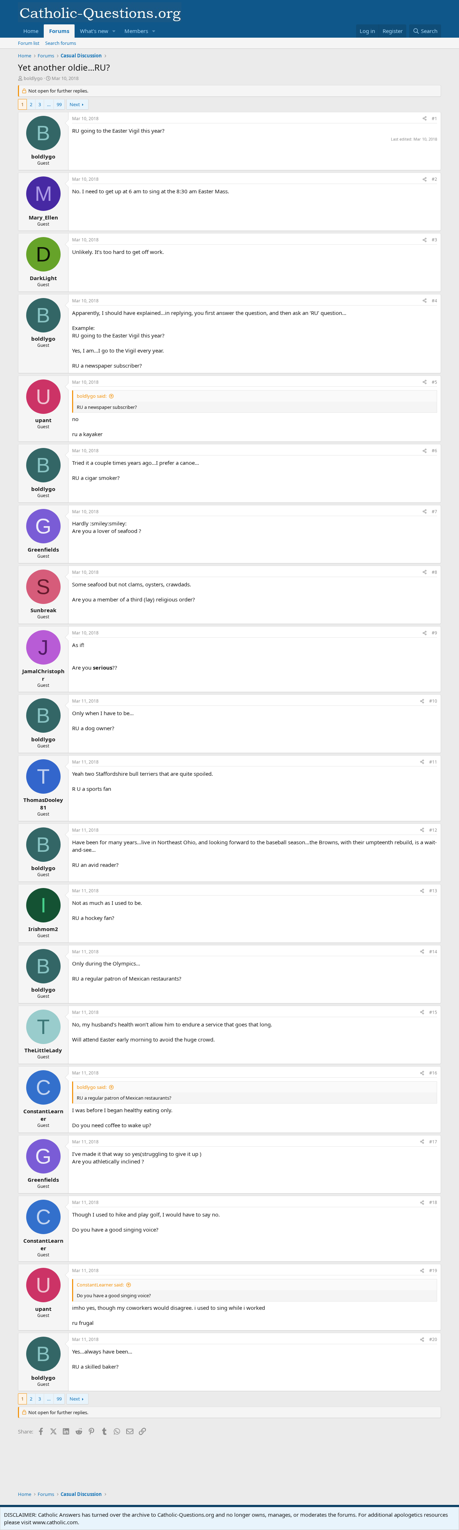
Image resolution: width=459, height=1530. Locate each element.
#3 (434, 240)
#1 (434, 118)
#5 (434, 382)
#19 (433, 1270)
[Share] (424, 119)
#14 (433, 952)
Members (136, 30)
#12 (433, 830)
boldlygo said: (92, 396)
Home (30, 30)
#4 (434, 301)
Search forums (60, 43)
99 (59, 104)
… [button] (49, 104)
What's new (94, 30)
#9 (434, 633)
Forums (59, 30)
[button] (114, 31)
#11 (433, 762)
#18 (433, 1202)
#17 (433, 1142)
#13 (433, 891)
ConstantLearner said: (100, 1284)
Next (75, 104)
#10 (433, 701)
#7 (434, 512)
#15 (433, 1012)
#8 (434, 572)
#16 (433, 1073)
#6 (434, 451)
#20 (433, 1339)
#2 (434, 179)
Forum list (28, 43)
